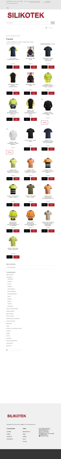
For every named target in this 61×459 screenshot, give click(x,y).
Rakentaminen (10, 274)
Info (9, 67)
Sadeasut (9, 281)
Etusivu (8, 36)
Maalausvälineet (10, 311)
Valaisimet (8, 345)
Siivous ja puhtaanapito (12, 308)
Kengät (8, 333)
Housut (9, 284)
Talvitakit (9, 286)
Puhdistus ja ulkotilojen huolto (14, 328)
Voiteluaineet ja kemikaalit (13, 318)
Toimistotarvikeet (10, 321)
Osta (16, 67)
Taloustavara (9, 343)
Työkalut (8, 331)
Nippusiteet (9, 323)
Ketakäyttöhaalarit (12, 294)
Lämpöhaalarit (11, 289)
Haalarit (9, 301)
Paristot (8, 336)
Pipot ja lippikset (11, 291)
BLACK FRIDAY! (10, 316)
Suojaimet (8, 338)
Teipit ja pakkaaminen (11, 340)
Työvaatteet (13, 36)
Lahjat (7, 326)
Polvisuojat (10, 306)
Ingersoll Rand (9, 313)
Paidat (9, 296)
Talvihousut (10, 279)
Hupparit (9, 299)
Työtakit (9, 303)
